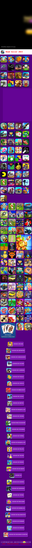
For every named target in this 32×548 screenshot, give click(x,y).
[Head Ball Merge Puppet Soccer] (3, 62)
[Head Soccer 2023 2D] (26, 70)
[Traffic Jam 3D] (11, 145)
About (3, 543)
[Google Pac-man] (3, 177)
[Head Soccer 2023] (3, 78)
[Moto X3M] (11, 129)
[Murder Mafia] (18, 129)
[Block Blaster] (11, 86)
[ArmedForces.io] (18, 169)
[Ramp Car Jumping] (26, 129)
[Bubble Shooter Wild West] (26, 193)
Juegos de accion (18, 363)
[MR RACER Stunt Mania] (3, 193)
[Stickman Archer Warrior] (26, 185)
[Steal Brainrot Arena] (18, 145)
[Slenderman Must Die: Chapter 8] (11, 78)
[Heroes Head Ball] (18, 177)
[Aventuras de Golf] (11, 161)
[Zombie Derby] (11, 177)
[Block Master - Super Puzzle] (11, 169)
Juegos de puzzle (18, 376)
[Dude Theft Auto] (26, 177)
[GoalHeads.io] (11, 62)
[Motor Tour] (11, 193)
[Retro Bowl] (3, 185)
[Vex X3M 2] (3, 161)
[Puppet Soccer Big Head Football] (26, 62)
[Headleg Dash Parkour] (3, 70)
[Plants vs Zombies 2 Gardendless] (3, 129)
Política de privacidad (13, 543)
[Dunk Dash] (11, 153)
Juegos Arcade (18, 344)
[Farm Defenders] (18, 78)
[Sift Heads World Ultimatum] (11, 70)
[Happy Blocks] (11, 137)
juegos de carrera (18, 370)
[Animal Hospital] (26, 86)
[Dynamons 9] (26, 169)
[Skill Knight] (26, 145)
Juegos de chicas (18, 383)
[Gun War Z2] (18, 185)
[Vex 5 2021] (26, 161)
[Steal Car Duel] (18, 193)
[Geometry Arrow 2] (26, 153)
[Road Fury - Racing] (26, 78)
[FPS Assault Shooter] (3, 201)
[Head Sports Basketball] (18, 62)
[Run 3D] (11, 185)
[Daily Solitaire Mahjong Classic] (18, 137)
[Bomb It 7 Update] (3, 145)
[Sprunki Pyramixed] (26, 137)
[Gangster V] (18, 86)
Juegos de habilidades (18, 357)
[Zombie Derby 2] (3, 137)
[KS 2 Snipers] (3, 86)
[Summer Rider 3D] (3, 153)
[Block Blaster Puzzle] (18, 161)
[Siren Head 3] (18, 70)
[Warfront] (3, 169)
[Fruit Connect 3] (18, 153)
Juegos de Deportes (18, 350)
